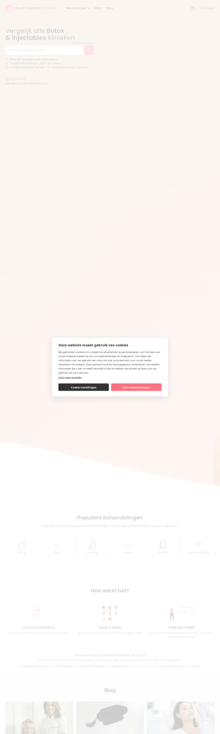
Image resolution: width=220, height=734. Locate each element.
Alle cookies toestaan (136, 387)
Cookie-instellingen (83, 387)
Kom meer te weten (70, 377)
